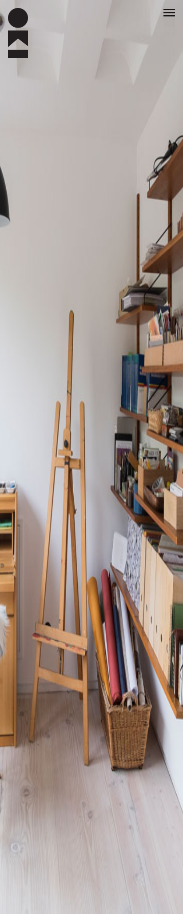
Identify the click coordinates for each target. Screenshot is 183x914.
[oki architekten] (33, 18)
